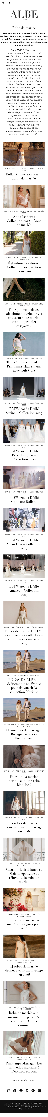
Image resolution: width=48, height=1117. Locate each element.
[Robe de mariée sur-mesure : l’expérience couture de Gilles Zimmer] (24, 992)
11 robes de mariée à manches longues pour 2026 (24, 924)
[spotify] (33, 1091)
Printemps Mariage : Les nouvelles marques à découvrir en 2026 (24, 1067)
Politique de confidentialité (29, 1105)
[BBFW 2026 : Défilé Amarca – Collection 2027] (24, 566)
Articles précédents (24, 1080)
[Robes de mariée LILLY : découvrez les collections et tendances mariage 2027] (24, 612)
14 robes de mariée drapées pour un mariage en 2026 (24, 970)
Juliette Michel (11, 169)
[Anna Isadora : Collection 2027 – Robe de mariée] (24, 196)
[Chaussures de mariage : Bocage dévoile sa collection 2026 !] (24, 710)
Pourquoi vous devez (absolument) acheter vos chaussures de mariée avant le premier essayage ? (24, 318)
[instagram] (8, 1091)
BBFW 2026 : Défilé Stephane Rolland (24, 500)
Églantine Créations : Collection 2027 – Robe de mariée (24, 267)
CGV (27, 1109)
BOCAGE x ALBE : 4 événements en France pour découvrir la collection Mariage (24, 686)
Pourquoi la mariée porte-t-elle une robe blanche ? (24, 781)
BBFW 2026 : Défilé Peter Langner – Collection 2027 (24, 455)
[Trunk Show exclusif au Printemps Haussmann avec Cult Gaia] (24, 344)
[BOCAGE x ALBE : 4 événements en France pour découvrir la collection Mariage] (24, 661)
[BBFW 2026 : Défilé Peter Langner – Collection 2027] (24, 431)
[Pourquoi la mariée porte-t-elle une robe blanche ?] (24, 756)
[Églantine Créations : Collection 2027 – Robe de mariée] (24, 243)
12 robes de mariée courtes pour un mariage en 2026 (24, 827)
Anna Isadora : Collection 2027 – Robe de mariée (24, 221)
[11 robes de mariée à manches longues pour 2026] (24, 900)
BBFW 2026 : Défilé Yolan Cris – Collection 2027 (24, 544)
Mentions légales (13, 1107)
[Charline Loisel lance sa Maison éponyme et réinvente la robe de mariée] (24, 849)
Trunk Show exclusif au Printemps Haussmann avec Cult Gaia (24, 366)
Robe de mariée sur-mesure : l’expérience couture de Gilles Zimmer (24, 1019)
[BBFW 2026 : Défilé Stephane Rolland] (24, 477)
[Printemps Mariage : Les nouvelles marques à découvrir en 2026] (24, 1043)
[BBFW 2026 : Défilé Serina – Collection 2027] (24, 388)
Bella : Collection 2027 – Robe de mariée (24, 176)
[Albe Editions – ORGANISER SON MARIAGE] (24, 15)
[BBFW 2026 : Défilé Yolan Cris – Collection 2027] (24, 520)
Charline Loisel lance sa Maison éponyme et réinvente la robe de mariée (24, 876)
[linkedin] (27, 1091)
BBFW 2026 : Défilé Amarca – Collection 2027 (24, 590)
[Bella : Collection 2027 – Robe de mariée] (24, 154)
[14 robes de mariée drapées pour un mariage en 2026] (24, 946)
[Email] (39, 1091)
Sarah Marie (9, 304)
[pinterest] (21, 1091)
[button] (44, 3)
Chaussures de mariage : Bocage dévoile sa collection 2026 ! (24, 734)
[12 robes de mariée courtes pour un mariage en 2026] (24, 803)
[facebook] (14, 1091)
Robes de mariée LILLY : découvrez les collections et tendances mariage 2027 (24, 637)
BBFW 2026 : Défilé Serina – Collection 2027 (24, 411)
